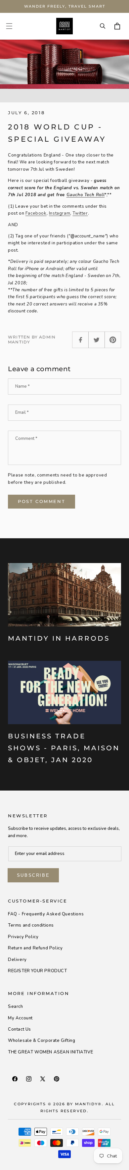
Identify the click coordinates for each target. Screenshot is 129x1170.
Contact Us (19, 1029)
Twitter (80, 213)
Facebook (36, 213)
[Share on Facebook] (80, 340)
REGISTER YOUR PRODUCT (37, 971)
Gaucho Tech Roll (85, 195)
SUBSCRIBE (33, 875)
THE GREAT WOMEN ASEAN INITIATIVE (50, 1052)
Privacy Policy (23, 937)
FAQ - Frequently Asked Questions (46, 914)
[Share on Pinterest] (113, 340)
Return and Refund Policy (35, 948)
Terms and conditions (31, 925)
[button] (9, 26)
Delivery (17, 960)
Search (15, 1007)
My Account (20, 1018)
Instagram (59, 213)
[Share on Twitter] (96, 340)
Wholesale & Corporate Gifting (41, 1041)
